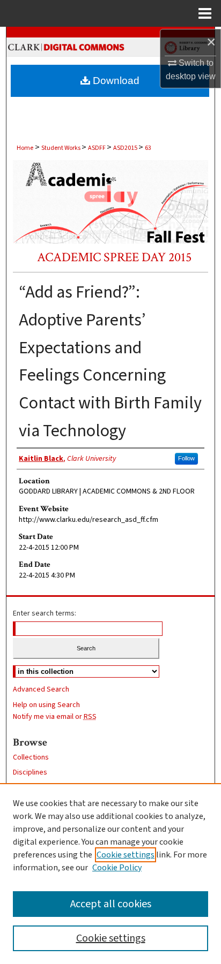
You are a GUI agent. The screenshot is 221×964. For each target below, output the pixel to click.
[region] (110, 873)
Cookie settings (125, 855)
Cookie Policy (117, 868)
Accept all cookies (110, 904)
